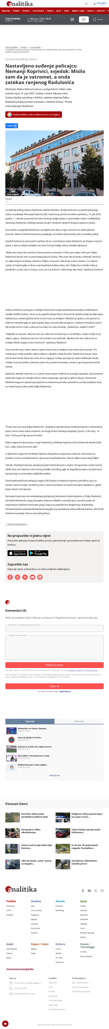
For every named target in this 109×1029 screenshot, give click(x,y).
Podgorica (35, 915)
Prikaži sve (54, 775)
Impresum (53, 982)
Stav (32, 906)
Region (34, 949)
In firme (83, 952)
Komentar (10, 906)
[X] (25, 577)
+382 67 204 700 (20, 988)
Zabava (9, 953)
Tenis (82, 928)
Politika (16, 11)
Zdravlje (34, 924)
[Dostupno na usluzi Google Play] (38, 553)
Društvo (26, 11)
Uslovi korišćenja (55, 1000)
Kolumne (101, 11)
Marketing (60, 910)
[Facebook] (10, 577)
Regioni (34, 919)
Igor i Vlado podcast (80, 982)
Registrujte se (65, 691)
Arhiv (51, 987)
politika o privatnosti (76, 670)
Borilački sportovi (87, 933)
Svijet (33, 953)
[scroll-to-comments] (84, 19)
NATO (8, 910)
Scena (58, 949)
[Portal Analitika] (21, 889)
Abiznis (50, 11)
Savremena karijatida (19, 969)
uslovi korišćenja (91, 670)
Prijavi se (54, 686)
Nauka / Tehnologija (87, 946)
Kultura (90, 11)
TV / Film (59, 958)
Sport (58, 11)
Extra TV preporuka (80, 987)
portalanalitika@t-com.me (24, 994)
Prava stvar (35, 928)
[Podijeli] (72, 19)
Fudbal (83, 906)
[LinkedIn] (40, 577)
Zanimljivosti (11, 949)
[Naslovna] (5, 1023)
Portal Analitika (11, 47)
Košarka (83, 910)
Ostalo (82, 937)
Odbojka (83, 924)
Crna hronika (38, 11)
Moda (8, 958)
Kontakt (52, 991)
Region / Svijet (78, 11)
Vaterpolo (84, 919)
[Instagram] (17, 577)
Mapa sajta (53, 1005)
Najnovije (6, 11)
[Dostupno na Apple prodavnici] (17, 553)
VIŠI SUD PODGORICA (17, 524)
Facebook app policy (57, 1009)
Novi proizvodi (86, 956)
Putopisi (34, 933)
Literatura (60, 962)
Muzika (59, 953)
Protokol (9, 915)
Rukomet (84, 915)
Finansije (59, 906)
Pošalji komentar (54, 665)
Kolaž (66, 11)
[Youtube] (32, 577)
